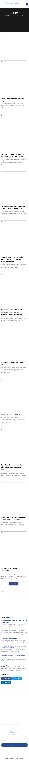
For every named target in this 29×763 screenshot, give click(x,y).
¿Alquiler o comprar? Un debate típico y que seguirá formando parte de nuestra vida (12, 259)
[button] (27, 4)
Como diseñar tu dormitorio (11, 415)
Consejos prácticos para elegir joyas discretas (13, 630)
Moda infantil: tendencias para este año (12, 638)
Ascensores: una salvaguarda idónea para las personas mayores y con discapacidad (12, 312)
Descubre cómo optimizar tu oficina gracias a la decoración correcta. (12, 467)
